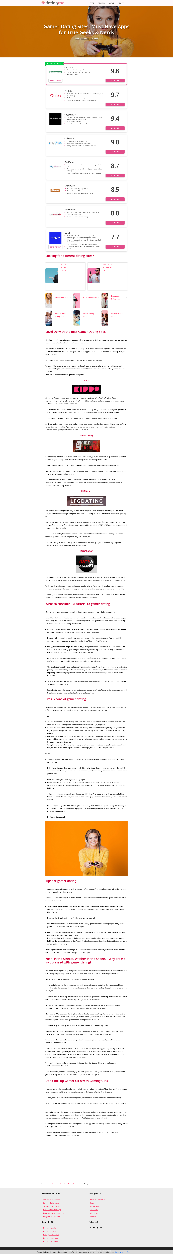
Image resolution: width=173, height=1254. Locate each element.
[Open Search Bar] (129, 3)
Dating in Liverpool (50, 1238)
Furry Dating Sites (90, 297)
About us (94, 1213)
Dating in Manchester (51, 1241)
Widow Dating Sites (88, 315)
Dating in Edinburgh (51, 1235)
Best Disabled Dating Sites (60, 315)
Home (54, 1184)
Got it (129, 1252)
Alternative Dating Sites (68, 1184)
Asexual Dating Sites (117, 315)
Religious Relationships (52, 1216)
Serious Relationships (51, 1206)
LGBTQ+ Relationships (52, 1210)
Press (92, 1203)
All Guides (94, 1210)
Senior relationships (51, 1203)
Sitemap (93, 1216)
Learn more (119, 1252)
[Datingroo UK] (53, 3)
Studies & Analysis (97, 1199)
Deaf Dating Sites (61, 297)
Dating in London (50, 1228)
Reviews (101, 3)
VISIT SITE (115, 80)
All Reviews (94, 1206)
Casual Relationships (51, 1199)
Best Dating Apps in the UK (107, 267)
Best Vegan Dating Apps (116, 297)
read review (55, 81)
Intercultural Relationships (53, 1213)
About (121, 3)
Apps (92, 3)
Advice (111, 3)
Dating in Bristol (49, 1231)
